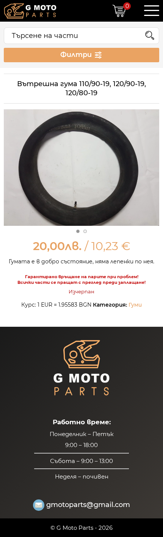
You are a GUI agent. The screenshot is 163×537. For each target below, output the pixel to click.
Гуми (135, 304)
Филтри (77, 54)
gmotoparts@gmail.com (88, 505)
